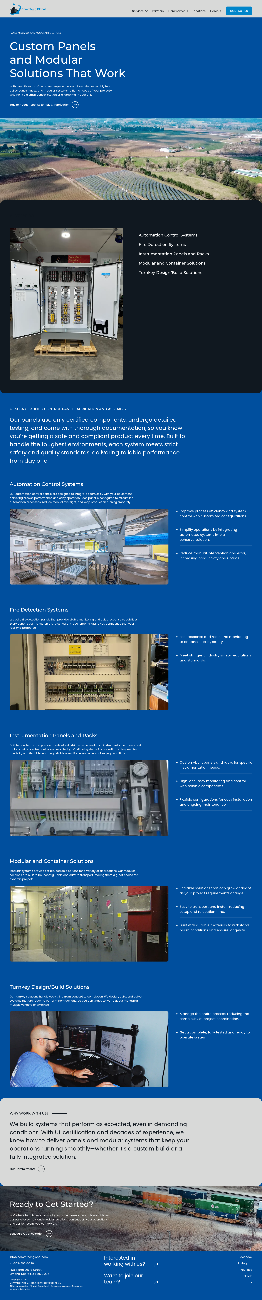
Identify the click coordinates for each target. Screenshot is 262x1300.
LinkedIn (247, 1276)
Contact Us (239, 11)
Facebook (245, 1257)
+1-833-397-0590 (22, 1263)
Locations (199, 11)
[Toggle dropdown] (146, 11)
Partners (158, 11)
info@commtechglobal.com (29, 1257)
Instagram (245, 1263)
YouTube (246, 1270)
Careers (215, 11)
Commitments (178, 11)
